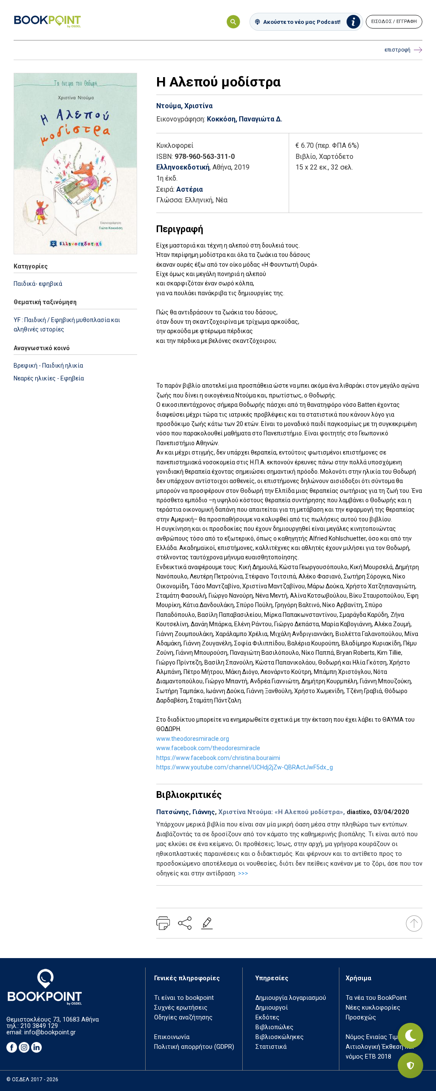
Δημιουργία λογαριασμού (290, 998)
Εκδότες (267, 1017)
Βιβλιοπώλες (274, 1027)
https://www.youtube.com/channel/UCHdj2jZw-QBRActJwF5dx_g (244, 767)
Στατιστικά (271, 1047)
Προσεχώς (361, 1017)
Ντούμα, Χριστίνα (184, 106)
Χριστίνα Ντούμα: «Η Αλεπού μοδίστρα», (281, 812)
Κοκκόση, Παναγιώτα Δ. (244, 119)
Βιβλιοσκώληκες (279, 1037)
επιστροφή (397, 50)
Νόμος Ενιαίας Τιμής (375, 1037)
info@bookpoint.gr (50, 1032)
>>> (243, 873)
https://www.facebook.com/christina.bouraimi (218, 757)
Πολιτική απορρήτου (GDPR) (194, 1047)
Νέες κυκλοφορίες (373, 1007)
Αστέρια (189, 189)
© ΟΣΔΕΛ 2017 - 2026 (32, 1079)
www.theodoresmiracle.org (192, 738)
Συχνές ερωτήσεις (180, 1007)
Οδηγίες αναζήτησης (183, 1017)
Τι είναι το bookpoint (184, 998)
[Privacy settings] (410, 1065)
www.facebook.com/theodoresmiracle (208, 748)
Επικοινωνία (171, 1037)
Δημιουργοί (271, 1007)
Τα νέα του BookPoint (376, 998)
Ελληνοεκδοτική (182, 167)
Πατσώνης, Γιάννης (185, 812)
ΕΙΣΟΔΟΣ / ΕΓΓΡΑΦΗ (394, 21)
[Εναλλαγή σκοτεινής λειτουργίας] (410, 1035)
